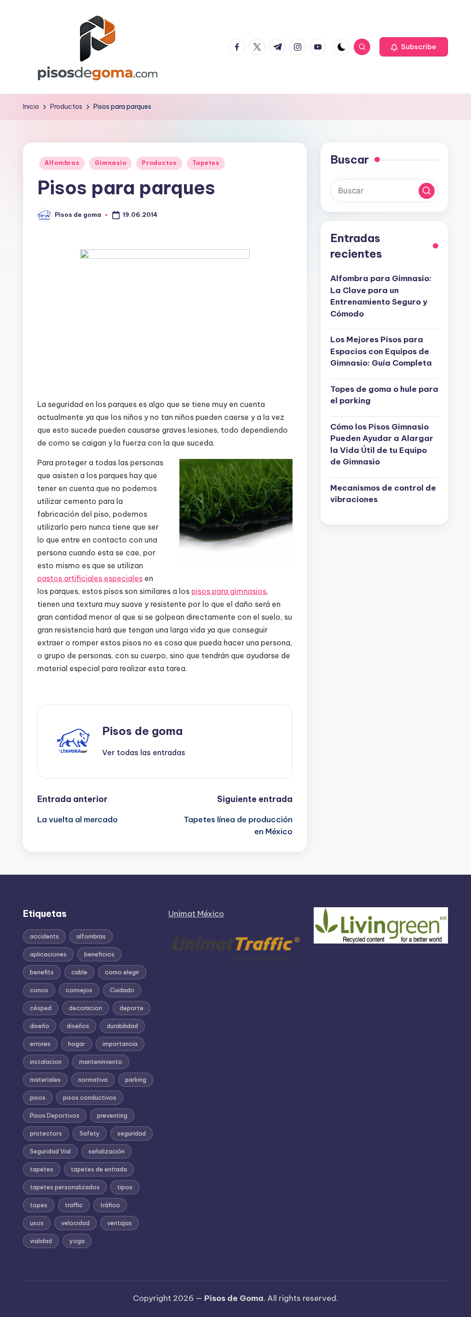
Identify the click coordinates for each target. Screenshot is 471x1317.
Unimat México (196, 914)
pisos (38, 1097)
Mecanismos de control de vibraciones (383, 494)
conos (39, 990)
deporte (132, 1008)
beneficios (99, 954)
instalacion (46, 1061)
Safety (90, 1133)
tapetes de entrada (99, 1169)
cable (79, 972)
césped (41, 1008)
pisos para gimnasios (228, 591)
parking (135, 1079)
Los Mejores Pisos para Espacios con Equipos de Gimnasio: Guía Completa (381, 351)
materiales (45, 1079)
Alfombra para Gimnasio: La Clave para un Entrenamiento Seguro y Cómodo (380, 296)
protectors (46, 1133)
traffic (74, 1205)
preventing (112, 1115)
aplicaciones (48, 954)
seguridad (131, 1133)
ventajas (119, 1223)
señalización (106, 1151)
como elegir (122, 972)
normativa (93, 1079)
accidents (44, 936)
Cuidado (122, 990)
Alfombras (62, 162)
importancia (120, 1043)
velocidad (75, 1223)
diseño (39, 1025)
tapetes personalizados (65, 1187)
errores (40, 1043)
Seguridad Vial (50, 1151)
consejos (79, 990)
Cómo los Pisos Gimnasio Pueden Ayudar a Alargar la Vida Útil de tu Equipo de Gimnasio (381, 444)
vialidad (41, 1240)
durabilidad (122, 1025)
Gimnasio (110, 162)
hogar (76, 1043)
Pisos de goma (142, 731)
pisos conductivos (89, 1097)
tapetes (41, 1169)
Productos (159, 162)
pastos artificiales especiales (90, 578)
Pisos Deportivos (55, 1115)
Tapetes (205, 162)
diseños (78, 1025)
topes (38, 1205)
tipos (124, 1187)
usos (37, 1223)
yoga (77, 1240)
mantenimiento (100, 1061)
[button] (413, 47)
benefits (42, 972)
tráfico (110, 1205)
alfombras (91, 936)
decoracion (85, 1008)
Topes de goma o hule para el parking (384, 395)
